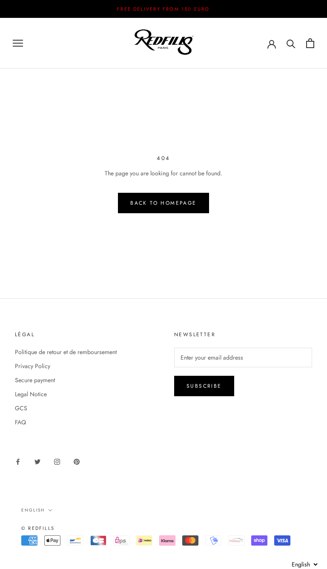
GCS (21, 408)
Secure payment (35, 380)
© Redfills (37, 528)
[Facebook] (18, 461)
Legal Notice (31, 394)
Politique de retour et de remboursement (66, 352)
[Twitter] (37, 461)
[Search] (291, 43)
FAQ (20, 422)
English (33, 510)
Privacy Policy (32, 366)
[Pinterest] (77, 461)
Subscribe (204, 386)
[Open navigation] (18, 43)
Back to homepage (163, 203)
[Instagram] (57, 461)
